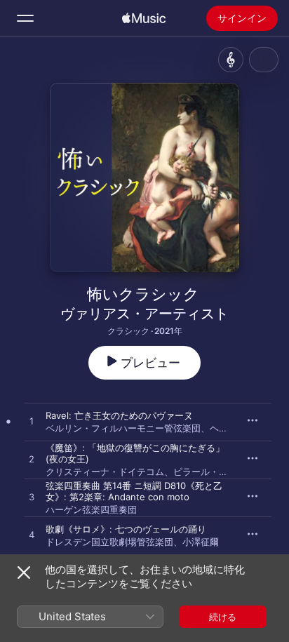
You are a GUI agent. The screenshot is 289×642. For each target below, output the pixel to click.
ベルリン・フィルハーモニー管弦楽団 (123, 428)
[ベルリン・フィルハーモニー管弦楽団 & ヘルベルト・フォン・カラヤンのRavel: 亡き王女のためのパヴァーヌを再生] (32, 421)
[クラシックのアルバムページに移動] (230, 59)
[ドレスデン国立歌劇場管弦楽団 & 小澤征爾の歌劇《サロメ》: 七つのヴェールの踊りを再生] (32, 535)
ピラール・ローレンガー (223, 471)
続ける (222, 616)
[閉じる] (24, 572)
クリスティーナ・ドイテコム (105, 471)
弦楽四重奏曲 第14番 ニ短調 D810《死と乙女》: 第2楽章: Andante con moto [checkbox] (134, 491)
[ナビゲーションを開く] (25, 18)
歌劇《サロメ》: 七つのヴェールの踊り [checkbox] (126, 529)
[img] (144, 18)
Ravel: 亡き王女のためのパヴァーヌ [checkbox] (119, 415)
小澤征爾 (200, 541)
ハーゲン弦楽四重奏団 (91, 509)
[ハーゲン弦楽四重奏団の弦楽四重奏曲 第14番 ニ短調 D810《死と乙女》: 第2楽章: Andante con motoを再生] (32, 497)
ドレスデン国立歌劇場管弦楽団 (109, 541)
